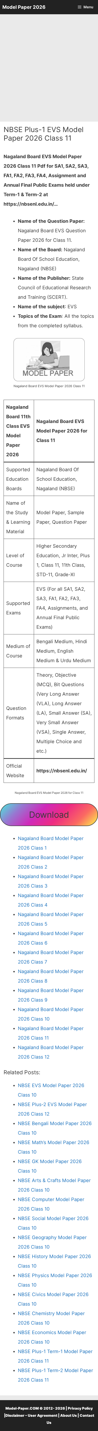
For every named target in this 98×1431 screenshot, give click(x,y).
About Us (68, 1415)
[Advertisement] (49, 68)
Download (49, 814)
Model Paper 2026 (23, 7)
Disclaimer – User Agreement (31, 1415)
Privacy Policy (80, 1408)
